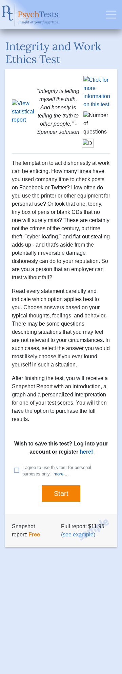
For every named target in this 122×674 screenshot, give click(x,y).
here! (86, 452)
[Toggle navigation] (111, 14)
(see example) (78, 534)
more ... (61, 473)
